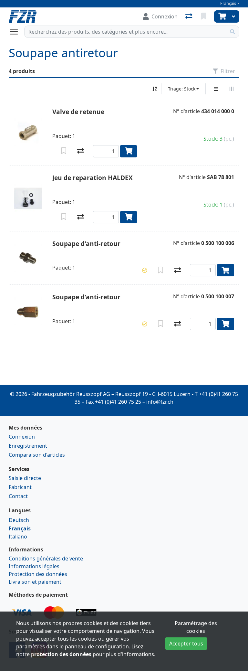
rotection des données (62, 654)
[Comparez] (80, 151)
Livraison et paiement (35, 581)
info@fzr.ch (159, 401)
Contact (18, 496)
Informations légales (34, 566)
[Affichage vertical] (216, 88)
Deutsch (19, 520)
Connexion (22, 436)
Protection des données (38, 574)
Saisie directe (25, 478)
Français (228, 3)
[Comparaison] (189, 16)
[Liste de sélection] (204, 16)
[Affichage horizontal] (231, 88)
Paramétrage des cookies (196, 627)
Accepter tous (186, 643)
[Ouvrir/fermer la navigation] (16, 32)
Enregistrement (28, 445)
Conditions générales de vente (46, 558)
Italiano (18, 536)
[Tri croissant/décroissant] (155, 88)
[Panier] (221, 16)
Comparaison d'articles (37, 454)
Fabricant (20, 487)
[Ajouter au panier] (128, 151)
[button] (144, 270)
